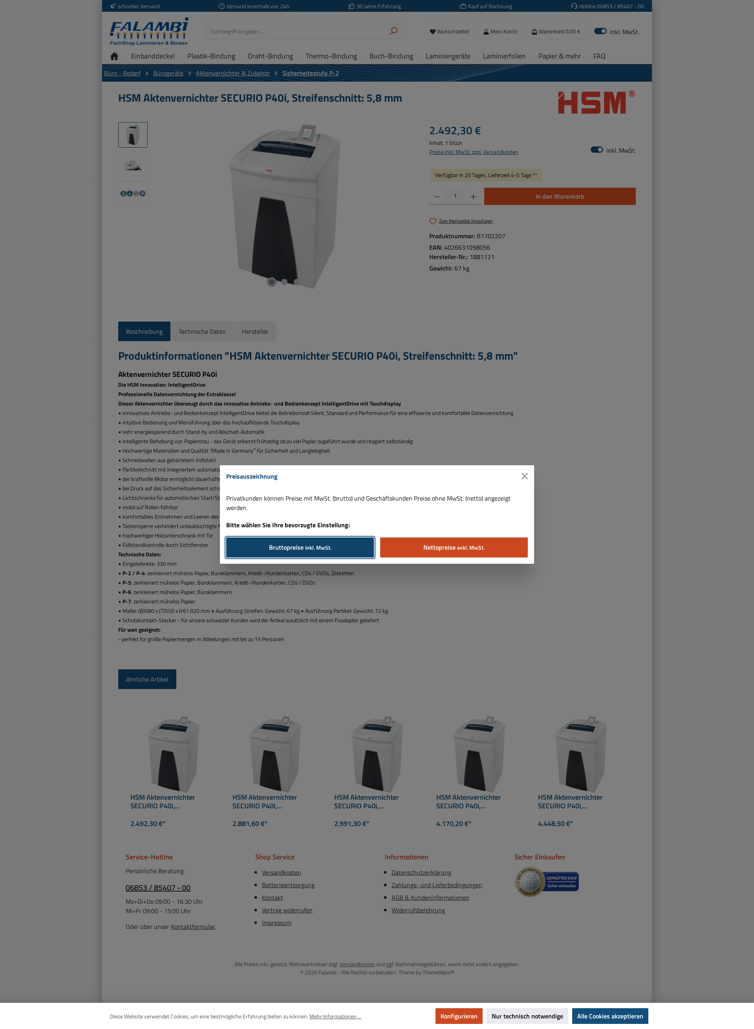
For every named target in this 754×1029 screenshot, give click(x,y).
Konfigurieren (459, 1016)
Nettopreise (454, 547)
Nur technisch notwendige (527, 1016)
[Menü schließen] (524, 476)
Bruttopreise (300, 547)
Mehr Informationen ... (335, 1016)
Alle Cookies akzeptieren (610, 1016)
